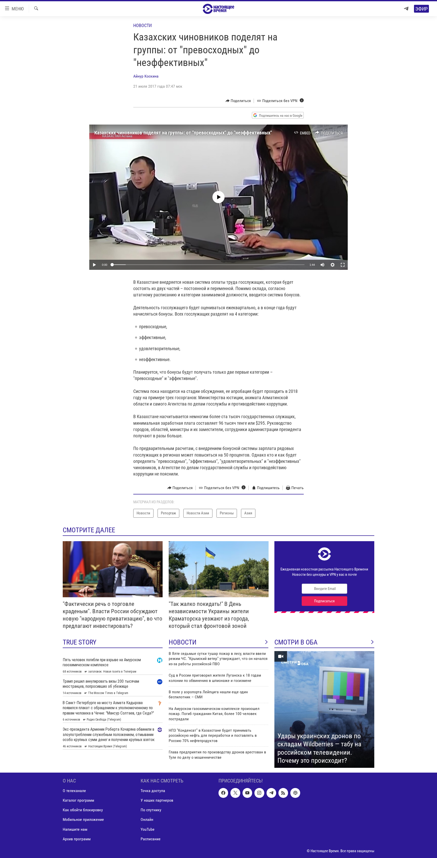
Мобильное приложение (83, 819)
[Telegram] (406, 9)
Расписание (151, 838)
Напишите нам (75, 829)
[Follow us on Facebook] (223, 793)
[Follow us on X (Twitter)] (235, 793)
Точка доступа (153, 790)
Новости (142, 25)
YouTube (148, 829)
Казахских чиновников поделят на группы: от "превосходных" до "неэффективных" (183, 133)
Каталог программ (78, 800)
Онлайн (147, 819)
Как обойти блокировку (83, 809)
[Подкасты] (295, 793)
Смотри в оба (296, 642)
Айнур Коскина (146, 76)
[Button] (238, 101)
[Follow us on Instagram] (259, 793)
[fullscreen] (343, 265)
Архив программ (77, 838)
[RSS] (283, 793)
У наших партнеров (157, 800)
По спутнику (151, 809)
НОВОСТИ (182, 642)
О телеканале (74, 790)
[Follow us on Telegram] (271, 793)
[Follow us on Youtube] (247, 793)
